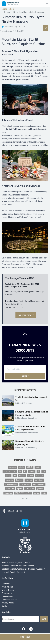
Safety (4, 606)
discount (29, 480)
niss (44, 471)
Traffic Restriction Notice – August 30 (31, 398)
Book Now (25, 637)
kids (44, 493)
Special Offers (22, 562)
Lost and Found (8, 572)
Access (40, 569)
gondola (40, 489)
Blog (11, 9)
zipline (19, 489)
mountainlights (38, 484)
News (4, 562)
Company (6, 583)
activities (9, 480)
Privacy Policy (8, 603)
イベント (39, 476)
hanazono (12, 467)
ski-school (39, 480)
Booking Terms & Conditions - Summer (18, 569)
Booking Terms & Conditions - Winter (18, 566)
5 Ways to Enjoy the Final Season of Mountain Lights (31, 413)
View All (25, 499)
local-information (11, 484)
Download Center (9, 599)
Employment (7, 593)
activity (22, 476)
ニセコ (29, 467)
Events (11, 562)
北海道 (30, 476)
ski (15, 476)
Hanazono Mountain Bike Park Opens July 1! (29, 443)
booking (19, 480)
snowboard (10, 489)
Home (4, 9)
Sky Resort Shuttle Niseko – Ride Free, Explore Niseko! (30, 428)
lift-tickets (8, 493)
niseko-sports (25, 484)
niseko (21, 467)
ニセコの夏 (29, 489)
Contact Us (21, 572)
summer (31, 471)
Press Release (7, 587)
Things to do (7, 31)
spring (8, 476)
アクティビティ (10, 471)
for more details (25, 315)
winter (38, 467)
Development (7, 596)
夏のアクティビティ (23, 493)
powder (36, 493)
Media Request (8, 590)
